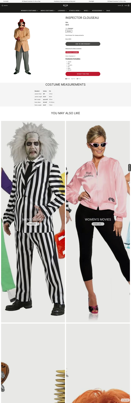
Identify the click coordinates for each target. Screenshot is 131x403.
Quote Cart (129, 168)
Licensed (61, 10)
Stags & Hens (74, 10)
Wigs (86, 10)
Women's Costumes (28, 10)
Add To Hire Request (83, 44)
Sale (108, 10)
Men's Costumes (47, 10)
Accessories (97, 10)
